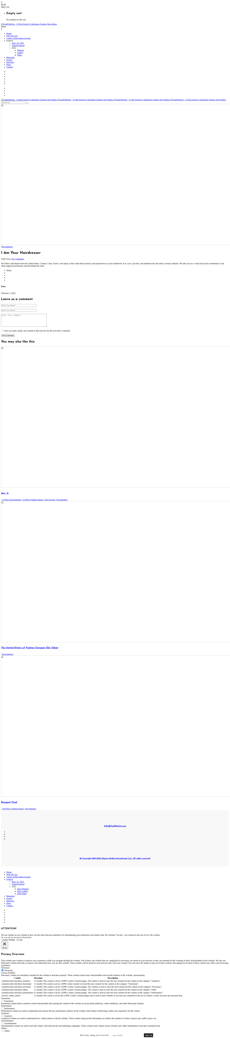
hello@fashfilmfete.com (115, 826)
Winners (20, 50)
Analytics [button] (5, 1013)
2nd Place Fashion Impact (13, 809)
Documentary (7, 247)
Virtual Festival (18, 45)
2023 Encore (49, 500)
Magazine (10, 57)
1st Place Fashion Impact (32, 500)
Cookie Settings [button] (8, 940)
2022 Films (21, 894)
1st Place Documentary (11, 500)
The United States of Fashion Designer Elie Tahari (29, 648)
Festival (9, 879)
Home (9, 33)
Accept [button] (19, 940)
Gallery (20, 53)
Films (19, 55)
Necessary (8, 970)
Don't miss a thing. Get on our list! (94, 1035)
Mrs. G (5, 493)
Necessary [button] (5, 968)
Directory (10, 62)
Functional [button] (5, 998)
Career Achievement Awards (18, 38)
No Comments (18, 259)
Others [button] (4, 1028)
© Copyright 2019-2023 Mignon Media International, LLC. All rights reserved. (115, 859)
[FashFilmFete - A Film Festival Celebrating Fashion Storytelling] (29, 24)
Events (9, 60)
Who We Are (11, 36)
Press (8, 65)
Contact (9, 67)
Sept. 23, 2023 (18, 43)
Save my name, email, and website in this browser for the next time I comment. (37, 331)
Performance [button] (6, 1006)
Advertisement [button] (7, 1021)
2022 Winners (23, 889)
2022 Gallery (22, 891)
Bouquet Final (9, 802)
